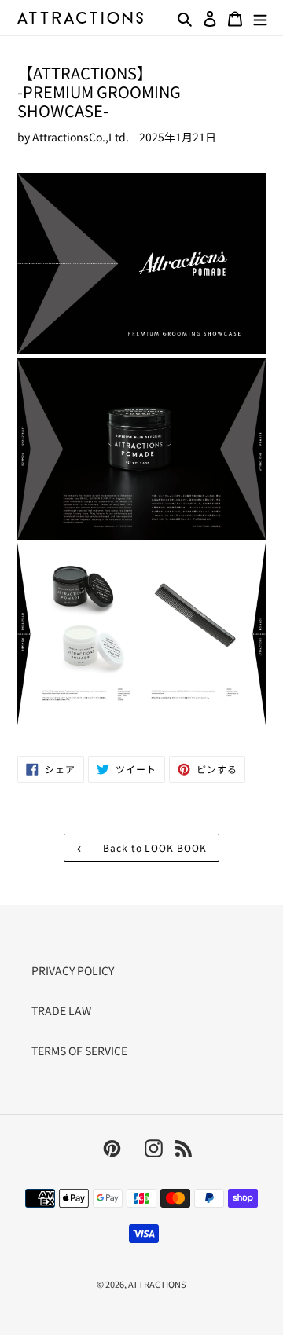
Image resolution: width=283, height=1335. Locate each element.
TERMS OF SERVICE (79, 1050)
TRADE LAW (61, 1010)
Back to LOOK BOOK (153, 847)
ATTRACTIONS (157, 1284)
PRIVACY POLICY (72, 970)
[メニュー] (260, 17)
